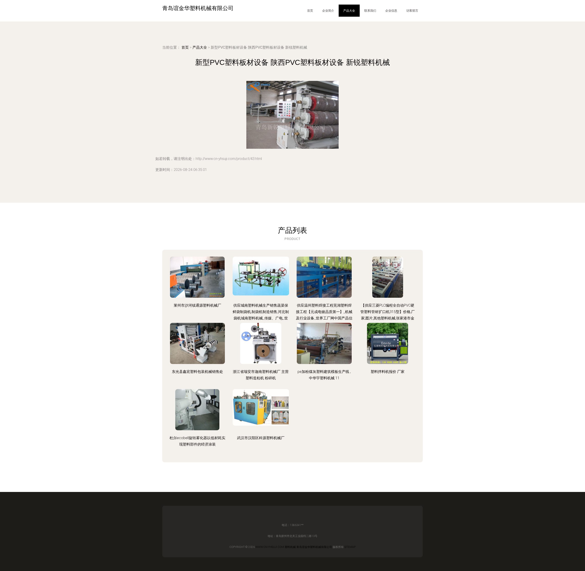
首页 (310, 10)
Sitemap (350, 547)
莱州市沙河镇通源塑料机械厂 (197, 305)
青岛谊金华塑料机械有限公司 (314, 547)
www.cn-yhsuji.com (269, 547)
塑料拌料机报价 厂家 (387, 371)
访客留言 (412, 10)
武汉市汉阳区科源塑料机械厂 (261, 438)
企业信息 (391, 10)
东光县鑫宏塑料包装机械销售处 (197, 371)
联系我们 (370, 10)
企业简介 (328, 10)
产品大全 (349, 10)
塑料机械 (290, 547)
